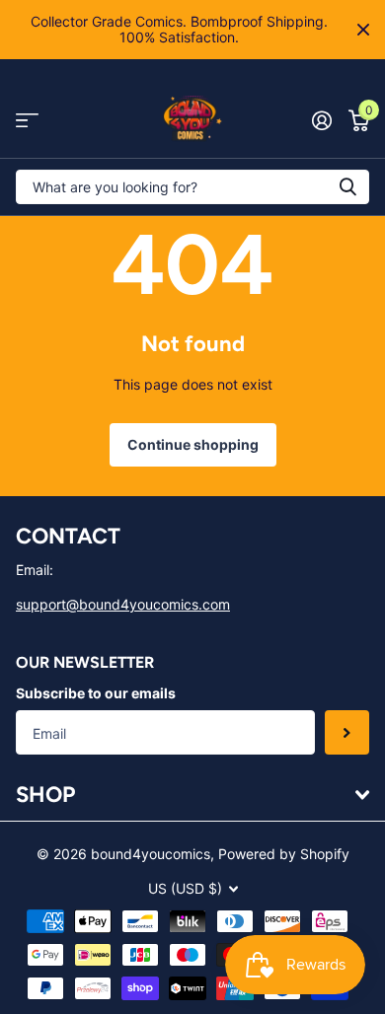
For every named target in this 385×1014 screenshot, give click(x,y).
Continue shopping (193, 444)
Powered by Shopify (283, 853)
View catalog (27, 120)
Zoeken (347, 187)
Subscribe (347, 732)
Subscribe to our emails (96, 693)
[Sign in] (321, 120)
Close (363, 29)
